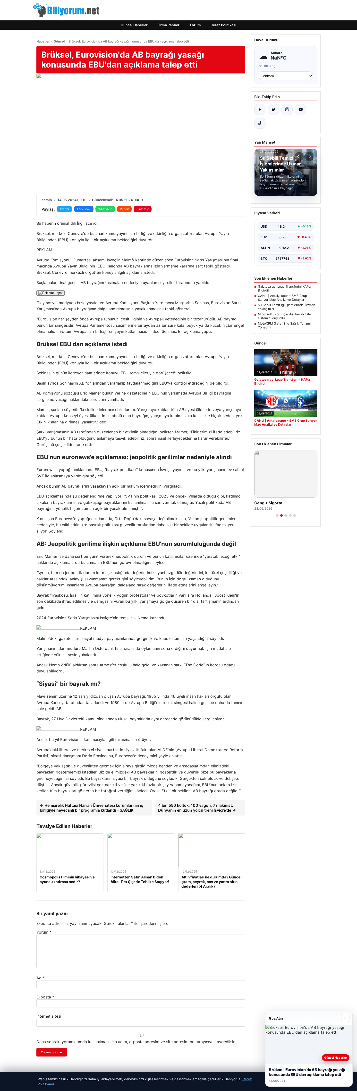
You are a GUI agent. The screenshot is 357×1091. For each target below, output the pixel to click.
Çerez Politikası (223, 25)
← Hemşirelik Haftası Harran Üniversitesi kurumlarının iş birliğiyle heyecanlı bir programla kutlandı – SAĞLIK (91, 808)
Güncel (59, 41)
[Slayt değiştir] (277, 515)
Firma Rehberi (168, 25)
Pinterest (142, 209)
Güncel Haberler (134, 25)
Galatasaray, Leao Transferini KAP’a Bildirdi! (284, 288)
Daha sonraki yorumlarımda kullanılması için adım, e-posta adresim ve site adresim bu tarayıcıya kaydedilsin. (136, 1041)
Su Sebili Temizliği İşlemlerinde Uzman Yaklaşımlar (286, 307)
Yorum (43, 932)
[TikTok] (259, 123)
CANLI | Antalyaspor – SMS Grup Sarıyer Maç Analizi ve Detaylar (282, 297)
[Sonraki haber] (309, 156)
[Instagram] (287, 109)
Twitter (64, 209)
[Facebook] (259, 109)
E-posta (45, 997)
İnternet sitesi (48, 1016)
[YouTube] (300, 109)
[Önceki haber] (299, 156)
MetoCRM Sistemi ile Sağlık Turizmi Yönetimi (284, 325)
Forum (195, 25)
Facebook (84, 209)
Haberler (43, 41)
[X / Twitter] (273, 109)
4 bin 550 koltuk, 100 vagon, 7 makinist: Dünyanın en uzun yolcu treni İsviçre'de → (197, 808)
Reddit (124, 209)
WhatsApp (105, 209)
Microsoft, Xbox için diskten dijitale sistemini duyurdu (284, 316)
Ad (40, 977)
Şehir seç (267, 66)
